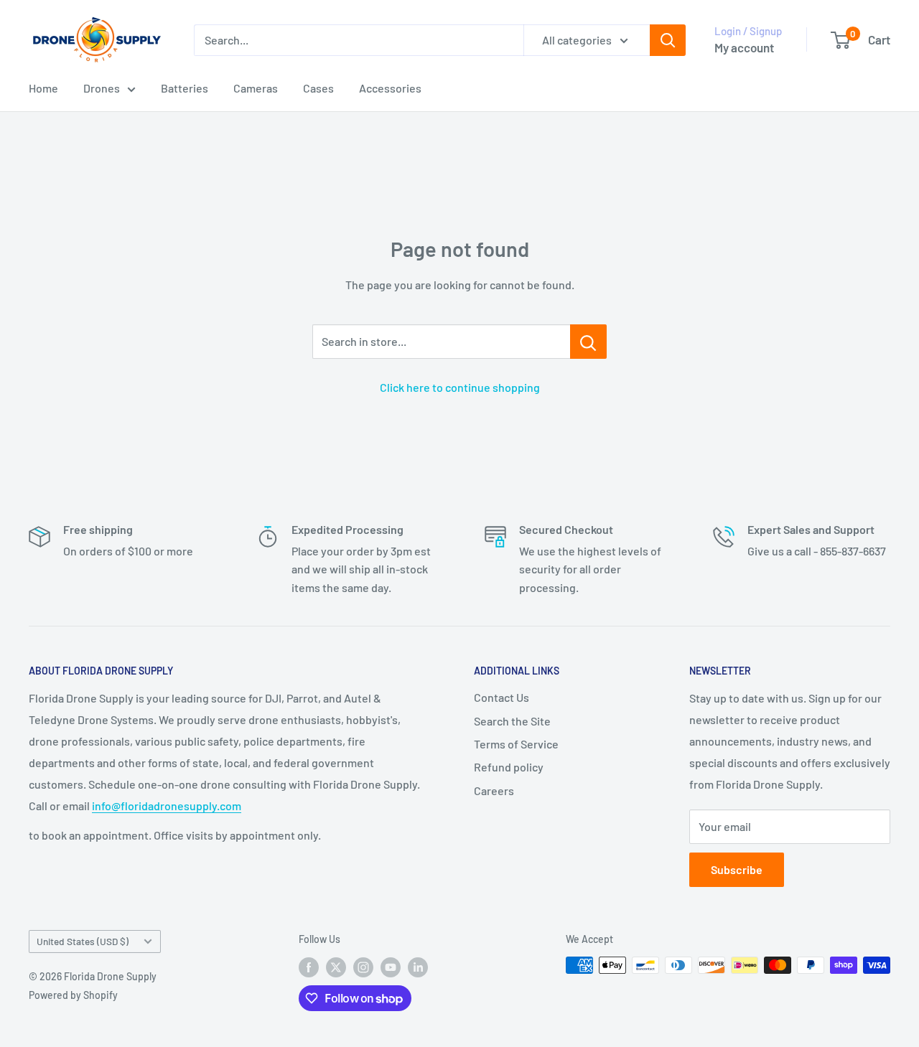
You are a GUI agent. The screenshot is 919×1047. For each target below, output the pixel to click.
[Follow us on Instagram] (363, 967)
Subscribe (736, 869)
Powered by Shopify (73, 995)
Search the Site (512, 721)
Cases (318, 88)
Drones (101, 88)
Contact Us (501, 697)
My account (744, 47)
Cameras (255, 88)
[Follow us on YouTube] (391, 967)
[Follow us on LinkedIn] (418, 967)
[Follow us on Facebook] (309, 967)
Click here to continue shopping (460, 387)
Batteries (184, 88)
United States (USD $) (83, 941)
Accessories (390, 88)
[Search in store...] (588, 341)
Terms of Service (516, 744)
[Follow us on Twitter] (336, 967)
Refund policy (509, 767)
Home (43, 88)
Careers (494, 790)
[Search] (668, 40)
